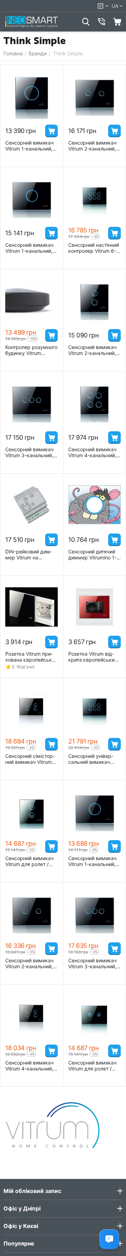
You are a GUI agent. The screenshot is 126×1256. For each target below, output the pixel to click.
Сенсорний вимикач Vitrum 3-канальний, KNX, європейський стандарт (92, 963)
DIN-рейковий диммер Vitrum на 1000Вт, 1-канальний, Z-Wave (30, 554)
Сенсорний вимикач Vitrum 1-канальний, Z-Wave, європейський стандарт (29, 248)
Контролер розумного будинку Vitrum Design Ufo (31, 350)
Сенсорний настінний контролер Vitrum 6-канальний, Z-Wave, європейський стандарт (93, 248)
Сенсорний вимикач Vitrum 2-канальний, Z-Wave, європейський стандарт (92, 146)
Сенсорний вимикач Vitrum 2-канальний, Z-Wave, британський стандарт (93, 350)
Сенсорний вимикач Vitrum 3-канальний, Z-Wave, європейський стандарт (29, 452)
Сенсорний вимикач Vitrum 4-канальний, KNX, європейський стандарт (29, 1066)
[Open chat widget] (109, 1239)
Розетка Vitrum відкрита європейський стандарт (92, 657)
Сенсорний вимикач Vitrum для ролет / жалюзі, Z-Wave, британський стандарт (30, 861)
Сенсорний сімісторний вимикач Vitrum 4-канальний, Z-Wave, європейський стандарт (31, 759)
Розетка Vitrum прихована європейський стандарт (31, 657)
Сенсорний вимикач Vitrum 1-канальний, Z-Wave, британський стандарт (30, 146)
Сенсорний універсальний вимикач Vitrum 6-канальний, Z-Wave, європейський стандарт (92, 759)
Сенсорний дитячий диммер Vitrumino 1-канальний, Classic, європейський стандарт (92, 554)
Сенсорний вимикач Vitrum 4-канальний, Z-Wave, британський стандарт (93, 452)
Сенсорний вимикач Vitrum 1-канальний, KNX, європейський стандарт (92, 861)
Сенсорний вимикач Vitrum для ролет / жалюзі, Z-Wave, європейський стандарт (94, 1066)
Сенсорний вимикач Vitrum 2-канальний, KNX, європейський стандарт (29, 963)
